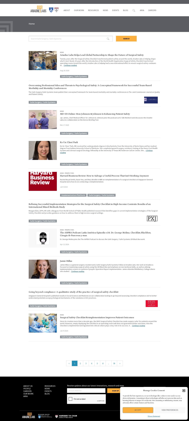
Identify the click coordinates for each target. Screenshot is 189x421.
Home (32, 23)
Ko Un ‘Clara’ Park (69, 142)
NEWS (105, 10)
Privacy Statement (154, 416)
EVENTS (115, 10)
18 (114, 363)
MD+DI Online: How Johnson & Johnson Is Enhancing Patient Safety (95, 114)
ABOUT (67, 10)
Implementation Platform (73, 195)
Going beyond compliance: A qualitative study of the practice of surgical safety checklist (73, 292)
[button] (184, 390)
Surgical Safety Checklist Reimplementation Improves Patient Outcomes (97, 317)
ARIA (142, 10)
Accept (138, 410)
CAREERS (152, 10)
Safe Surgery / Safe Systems (74, 76)
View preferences (170, 410)
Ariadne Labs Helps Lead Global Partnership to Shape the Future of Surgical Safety (102, 55)
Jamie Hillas (66, 261)
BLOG (125, 10)
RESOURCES (93, 10)
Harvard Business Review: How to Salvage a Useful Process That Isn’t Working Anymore (104, 176)
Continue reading (70, 65)
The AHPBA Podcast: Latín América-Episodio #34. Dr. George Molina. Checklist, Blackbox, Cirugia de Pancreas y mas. (105, 234)
